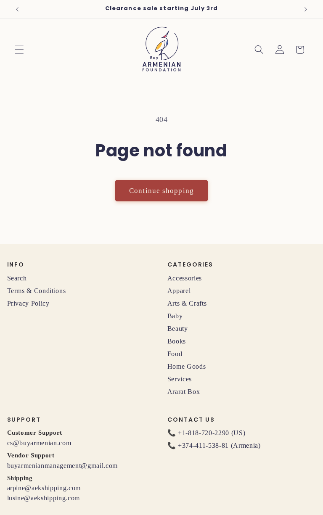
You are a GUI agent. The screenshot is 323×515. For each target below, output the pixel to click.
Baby (175, 316)
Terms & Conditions (36, 290)
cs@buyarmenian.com (39, 442)
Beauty (177, 328)
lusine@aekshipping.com (43, 498)
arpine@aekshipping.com (44, 487)
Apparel (179, 290)
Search (17, 278)
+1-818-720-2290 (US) (211, 432)
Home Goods (186, 366)
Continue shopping (161, 191)
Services (179, 379)
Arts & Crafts (187, 303)
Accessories (184, 278)
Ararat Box (183, 391)
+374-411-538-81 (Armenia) (219, 445)
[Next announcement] (306, 9)
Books (176, 341)
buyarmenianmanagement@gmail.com (62, 465)
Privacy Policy (28, 303)
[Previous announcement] (17, 9)
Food (175, 353)
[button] (19, 50)
